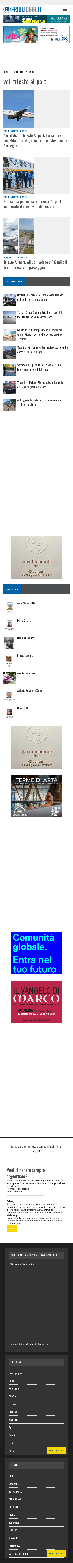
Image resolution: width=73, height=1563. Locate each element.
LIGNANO (13, 1530)
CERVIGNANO (15, 1499)
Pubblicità (54, 1146)
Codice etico (28, 1264)
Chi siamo (14, 1264)
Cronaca (13, 1412)
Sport (11, 1427)
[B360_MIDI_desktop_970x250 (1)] (36, 41)
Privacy (11, 1201)
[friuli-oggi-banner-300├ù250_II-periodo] (36, 972)
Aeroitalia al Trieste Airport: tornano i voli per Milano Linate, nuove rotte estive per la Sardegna (35, 140)
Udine (11, 1381)
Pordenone (14, 1388)
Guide (12, 1443)
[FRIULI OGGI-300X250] (36, 1021)
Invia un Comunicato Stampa (28, 1146)
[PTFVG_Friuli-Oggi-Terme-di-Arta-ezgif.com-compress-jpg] (36, 815)
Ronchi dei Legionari (15, 257)
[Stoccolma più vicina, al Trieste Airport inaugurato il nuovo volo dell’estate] (36, 175)
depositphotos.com (39, 1344)
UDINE (12, 1476)
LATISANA (13, 1507)
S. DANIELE (14, 1522)
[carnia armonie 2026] (36, 576)
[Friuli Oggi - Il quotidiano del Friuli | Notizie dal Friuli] (31, 9)
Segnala (36, 1151)
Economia (13, 1419)
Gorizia (12, 1404)
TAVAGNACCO (15, 1491)
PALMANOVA (14, 1546)
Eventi (12, 1435)
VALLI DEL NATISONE (18, 1553)
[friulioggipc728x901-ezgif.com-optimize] (36, 21)
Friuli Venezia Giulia (15, 131)
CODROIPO (14, 1484)
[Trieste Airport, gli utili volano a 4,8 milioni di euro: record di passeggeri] (36, 235)
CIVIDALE (13, 1515)
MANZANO (13, 1538)
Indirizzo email (15, 1191)
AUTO (11, 1450)
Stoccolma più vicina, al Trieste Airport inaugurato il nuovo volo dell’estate (32, 203)
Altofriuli (13, 1396)
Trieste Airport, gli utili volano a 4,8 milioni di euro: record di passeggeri (35, 264)
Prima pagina (15, 1373)
